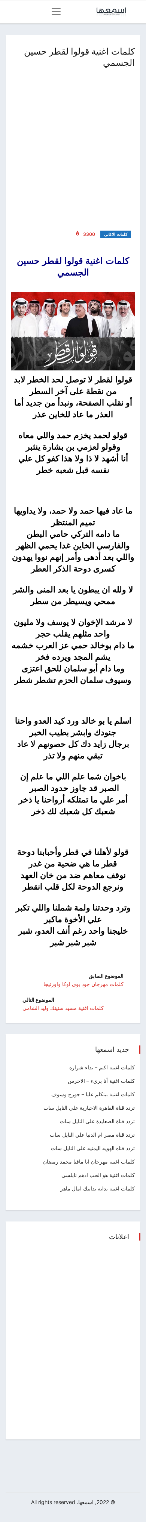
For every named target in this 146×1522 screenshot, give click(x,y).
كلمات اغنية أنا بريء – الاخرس (101, 1081)
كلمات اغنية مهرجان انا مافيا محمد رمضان (89, 1161)
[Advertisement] (73, 148)
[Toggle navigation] (56, 11)
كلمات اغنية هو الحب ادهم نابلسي (98, 1175)
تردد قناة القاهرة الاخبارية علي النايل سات (89, 1107)
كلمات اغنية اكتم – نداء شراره (102, 1067)
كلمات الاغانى (115, 234)
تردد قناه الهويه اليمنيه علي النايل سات (93, 1148)
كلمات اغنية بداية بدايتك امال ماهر (97, 1188)
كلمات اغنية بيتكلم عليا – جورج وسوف (93, 1094)
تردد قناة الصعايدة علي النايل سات (97, 1121)
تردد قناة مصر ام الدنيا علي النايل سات (92, 1134)
